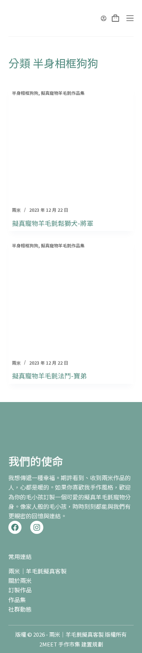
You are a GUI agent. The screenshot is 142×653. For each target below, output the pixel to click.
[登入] (103, 18)
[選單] (130, 18)
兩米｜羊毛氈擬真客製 (37, 571)
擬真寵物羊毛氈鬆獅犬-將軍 (52, 223)
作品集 (17, 599)
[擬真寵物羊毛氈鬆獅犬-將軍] (70, 148)
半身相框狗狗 (25, 93)
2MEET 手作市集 (59, 644)
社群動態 (20, 609)
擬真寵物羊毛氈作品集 (62, 93)
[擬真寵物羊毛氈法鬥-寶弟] (70, 301)
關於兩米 (20, 580)
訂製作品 (20, 589)
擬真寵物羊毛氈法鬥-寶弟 (49, 375)
